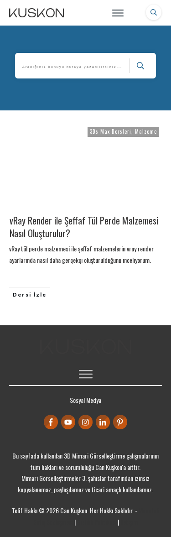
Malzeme (146, 131)
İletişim (129, 522)
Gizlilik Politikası (96, 522)
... (11, 281)
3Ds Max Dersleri (110, 131)
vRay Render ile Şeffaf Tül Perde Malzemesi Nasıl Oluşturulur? (84, 227)
